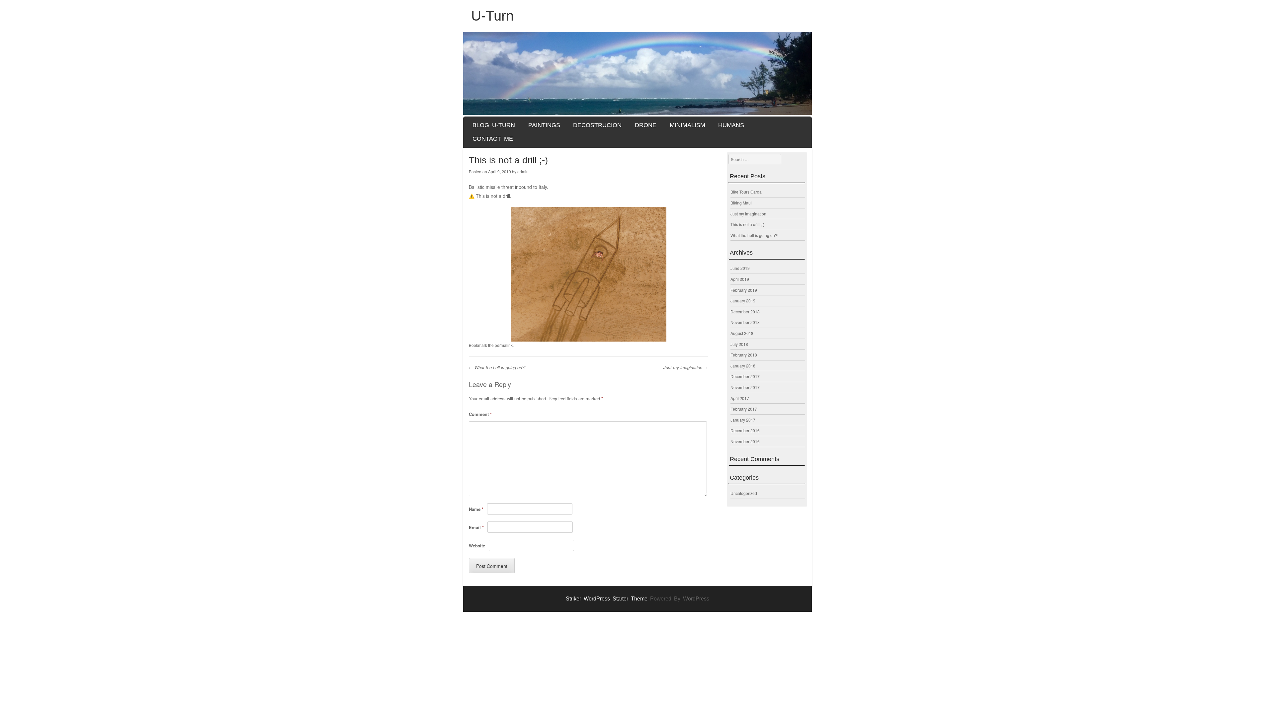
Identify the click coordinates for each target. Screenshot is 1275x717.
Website (477, 545)
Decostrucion (597, 125)
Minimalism (687, 125)
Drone (645, 125)
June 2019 (740, 268)
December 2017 (745, 376)
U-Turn (492, 16)
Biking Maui (741, 202)
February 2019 (743, 290)
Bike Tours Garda (746, 192)
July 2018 (739, 344)
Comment (480, 414)
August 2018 (741, 333)
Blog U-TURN (493, 125)
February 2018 (743, 355)
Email (476, 527)
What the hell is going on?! (497, 367)
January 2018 (742, 365)
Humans (731, 125)
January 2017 (742, 420)
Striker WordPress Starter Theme (606, 598)
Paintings (544, 125)
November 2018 (745, 322)
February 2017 (743, 409)
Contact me (492, 138)
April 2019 (739, 279)
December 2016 (745, 430)
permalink (504, 345)
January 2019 (742, 300)
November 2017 (745, 387)
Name (476, 509)
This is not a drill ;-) (747, 224)
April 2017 (739, 398)
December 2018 (745, 311)
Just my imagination (685, 367)
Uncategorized (743, 493)
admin (523, 171)
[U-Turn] (637, 73)
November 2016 (745, 441)
